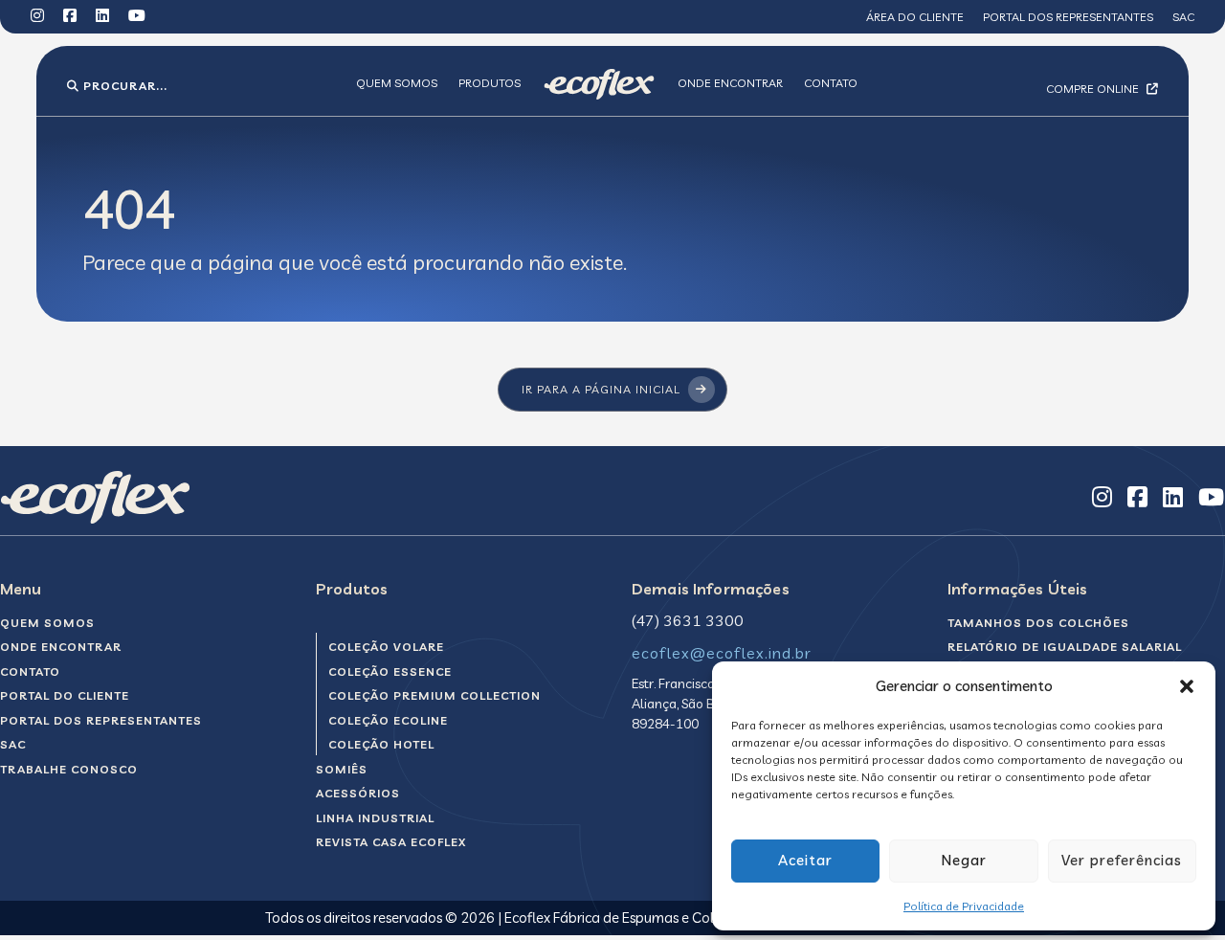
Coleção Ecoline (388, 720)
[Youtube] (136, 17)
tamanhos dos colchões (1038, 622)
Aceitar (805, 860)
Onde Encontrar (730, 83)
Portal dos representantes (1068, 17)
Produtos (489, 83)
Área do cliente (915, 17)
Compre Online (1094, 88)
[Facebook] (70, 17)
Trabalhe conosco (69, 769)
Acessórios (358, 793)
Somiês (342, 769)
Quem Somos (396, 83)
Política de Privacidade (963, 906)
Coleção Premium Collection (434, 695)
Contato (831, 83)
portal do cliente (64, 695)
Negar (964, 860)
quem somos (47, 622)
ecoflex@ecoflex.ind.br (722, 652)
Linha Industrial (375, 818)
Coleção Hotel (381, 744)
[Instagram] (37, 17)
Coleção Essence (390, 671)
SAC (1183, 17)
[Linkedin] (102, 17)
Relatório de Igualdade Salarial (1064, 646)
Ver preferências (1121, 860)
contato (30, 671)
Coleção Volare (386, 646)
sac (13, 744)
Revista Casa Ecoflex (391, 842)
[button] (1186, 686)
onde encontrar (61, 646)
